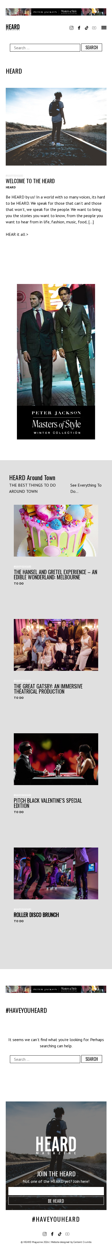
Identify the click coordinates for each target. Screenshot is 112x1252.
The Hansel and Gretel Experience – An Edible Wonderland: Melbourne (55, 574)
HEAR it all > (17, 234)
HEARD (11, 187)
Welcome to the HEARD (30, 181)
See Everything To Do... (86, 488)
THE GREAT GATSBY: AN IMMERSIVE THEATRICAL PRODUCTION (48, 688)
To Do (19, 583)
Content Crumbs (82, 1242)
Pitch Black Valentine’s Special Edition (48, 802)
